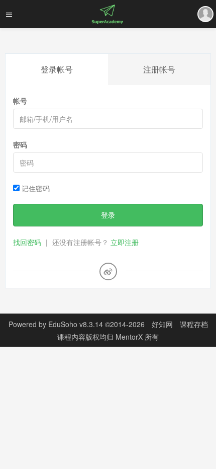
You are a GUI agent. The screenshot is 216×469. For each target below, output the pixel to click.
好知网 (162, 324)
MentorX (130, 337)
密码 (20, 144)
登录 (108, 215)
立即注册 (125, 242)
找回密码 (27, 242)
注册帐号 (159, 69)
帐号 (20, 101)
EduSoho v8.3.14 (75, 324)
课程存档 (194, 324)
